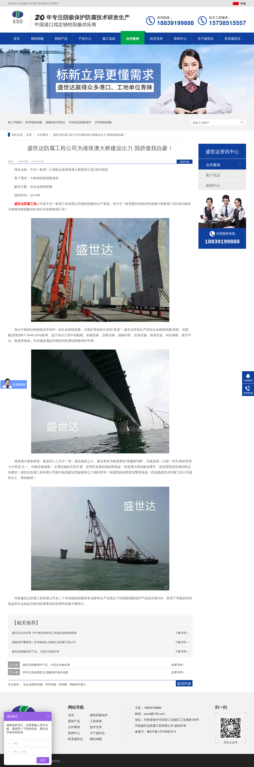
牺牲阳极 (37, 38)
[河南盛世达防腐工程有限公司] (18, 22)
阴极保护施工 (77, 684)
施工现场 (108, 38)
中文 (243, 3)
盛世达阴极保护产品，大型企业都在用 (35, 651)
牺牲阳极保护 (99, 715)
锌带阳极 (50, 684)
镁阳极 (63, 684)
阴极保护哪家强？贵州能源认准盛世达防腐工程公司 (44, 642)
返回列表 (184, 161)
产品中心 (85, 38)
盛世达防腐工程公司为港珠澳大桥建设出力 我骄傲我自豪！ (89, 135)
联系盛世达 (233, 38)
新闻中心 (180, 38)
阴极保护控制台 (55, 122)
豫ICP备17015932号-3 (161, 731)
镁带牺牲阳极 (33, 122)
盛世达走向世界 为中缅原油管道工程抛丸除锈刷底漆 (44, 633)
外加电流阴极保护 (80, 122)
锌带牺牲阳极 (103, 122)
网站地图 (96, 739)
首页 (16, 38)
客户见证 (213, 174)
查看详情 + (178, 665)
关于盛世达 (206, 38)
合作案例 (132, 38)
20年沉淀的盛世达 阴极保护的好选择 (45, 672)
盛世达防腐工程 (25, 203)
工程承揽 (96, 721)
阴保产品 (61, 38)
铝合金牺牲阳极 (33, 684)
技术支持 (156, 38)
